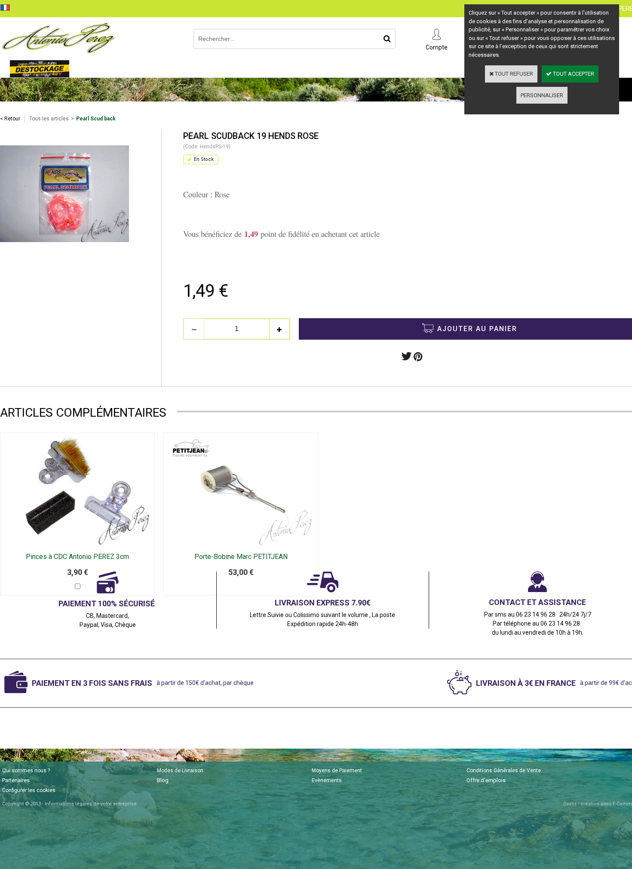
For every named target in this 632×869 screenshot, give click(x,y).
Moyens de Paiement (337, 771)
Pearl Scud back (96, 119)
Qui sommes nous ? (26, 771)
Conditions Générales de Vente (503, 771)
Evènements (327, 780)
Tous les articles (49, 119)
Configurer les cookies (28, 790)
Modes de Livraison (180, 771)
